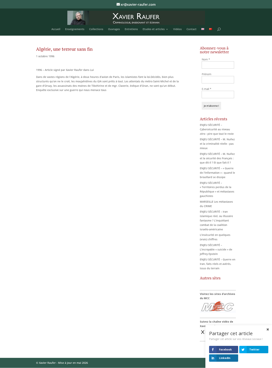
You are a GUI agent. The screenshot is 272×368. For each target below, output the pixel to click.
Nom (206, 59)
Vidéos (177, 29)
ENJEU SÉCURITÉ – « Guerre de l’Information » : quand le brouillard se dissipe (217, 172)
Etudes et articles (154, 29)
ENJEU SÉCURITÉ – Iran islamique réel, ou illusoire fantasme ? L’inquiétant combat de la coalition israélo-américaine (216, 220)
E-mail (206, 89)
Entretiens (131, 29)
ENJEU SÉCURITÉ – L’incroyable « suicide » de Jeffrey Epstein (216, 249)
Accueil (55, 29)
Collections (96, 29)
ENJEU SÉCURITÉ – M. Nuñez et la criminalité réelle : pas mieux (217, 143)
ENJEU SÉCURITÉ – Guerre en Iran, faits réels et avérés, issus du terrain (217, 264)
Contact (192, 29)
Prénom (206, 74)
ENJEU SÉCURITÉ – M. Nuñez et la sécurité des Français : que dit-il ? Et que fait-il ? (217, 158)
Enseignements (74, 29)
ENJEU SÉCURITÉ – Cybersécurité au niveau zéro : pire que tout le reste (217, 129)
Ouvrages (114, 29)
